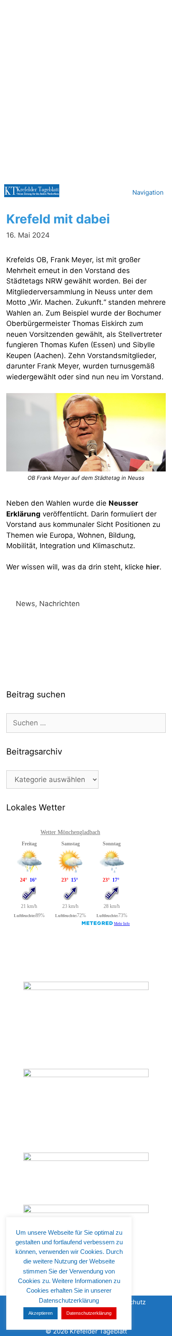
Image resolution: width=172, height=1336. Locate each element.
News (25, 603)
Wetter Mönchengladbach (70, 832)
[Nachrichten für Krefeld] (31, 190)
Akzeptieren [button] (40, 1313)
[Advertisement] (86, 90)
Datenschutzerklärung (88, 1313)
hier (152, 567)
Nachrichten (59, 603)
